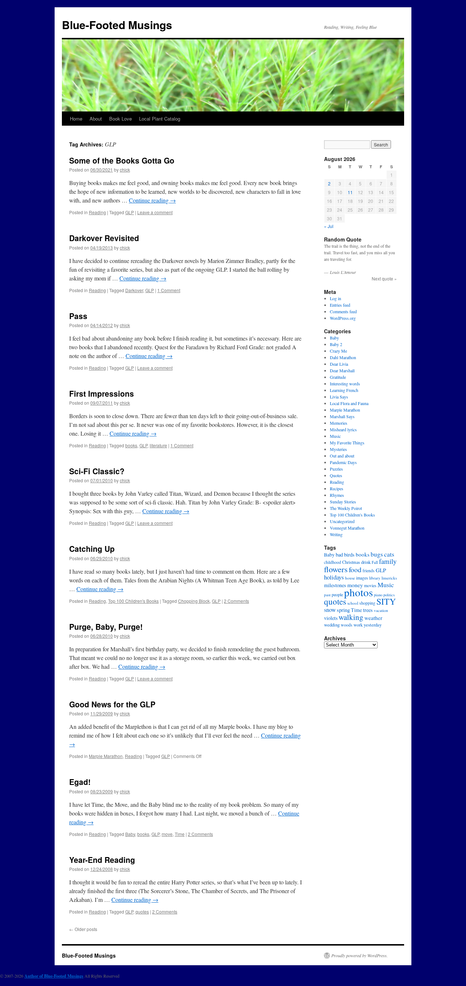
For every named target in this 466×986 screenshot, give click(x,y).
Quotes (336, 475)
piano (378, 594)
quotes (142, 911)
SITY (386, 601)
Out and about (342, 456)
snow (330, 609)
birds (349, 554)
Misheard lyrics (343, 429)
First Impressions (101, 393)
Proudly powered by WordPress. (359, 955)
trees (368, 609)
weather (373, 617)
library (374, 578)
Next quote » (384, 278)
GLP (129, 212)
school (352, 603)
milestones (335, 585)
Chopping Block (194, 601)
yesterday (373, 624)
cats (389, 554)
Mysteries (338, 449)
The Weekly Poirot (346, 508)
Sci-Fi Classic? (97, 470)
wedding (332, 624)
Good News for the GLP (112, 704)
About (96, 118)
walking (351, 617)
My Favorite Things (347, 442)
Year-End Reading (102, 859)
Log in (335, 298)
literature (158, 445)
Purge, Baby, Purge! (106, 626)
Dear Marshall (342, 370)
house (350, 578)
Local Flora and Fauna (349, 403)
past (327, 594)
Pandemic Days (343, 462)
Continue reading (152, 200)
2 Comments (236, 601)
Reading (97, 212)
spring (343, 609)
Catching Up (92, 548)
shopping (367, 603)
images (362, 578)
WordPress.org (343, 318)
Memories (338, 423)
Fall (375, 562)
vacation (381, 610)
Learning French (344, 390)
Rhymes (337, 495)
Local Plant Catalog (159, 118)
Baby (130, 834)
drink (366, 562)
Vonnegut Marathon (347, 528)
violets (330, 617)
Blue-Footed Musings (117, 24)
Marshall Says (342, 416)
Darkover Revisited (104, 237)
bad (339, 554)
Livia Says (339, 397)
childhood (332, 562)
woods (346, 625)
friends (369, 570)
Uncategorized (342, 521)
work (358, 625)
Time (180, 834)
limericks (389, 578)
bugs (377, 554)
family (387, 561)
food (355, 569)
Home (76, 118)
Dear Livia (339, 364)
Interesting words (345, 383)
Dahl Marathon (343, 357)
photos (358, 592)
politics (389, 594)
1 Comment (168, 290)
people (337, 594)
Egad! (80, 781)
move (167, 834)
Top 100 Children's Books (133, 601)
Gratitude (338, 377)
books (131, 445)
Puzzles (336, 469)
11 (350, 192)
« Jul (328, 226)
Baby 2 (336, 344)
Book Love (120, 118)
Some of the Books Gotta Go (121, 160)
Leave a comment (155, 212)
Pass (78, 315)
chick (125, 169)
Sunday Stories (343, 501)
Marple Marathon (106, 756)
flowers (336, 568)
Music (335, 436)
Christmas (351, 562)
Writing (336, 534)
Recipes (336, 488)
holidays (334, 577)
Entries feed (340, 305)
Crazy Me (338, 351)
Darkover (134, 290)
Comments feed (343, 311)
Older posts (83, 929)
